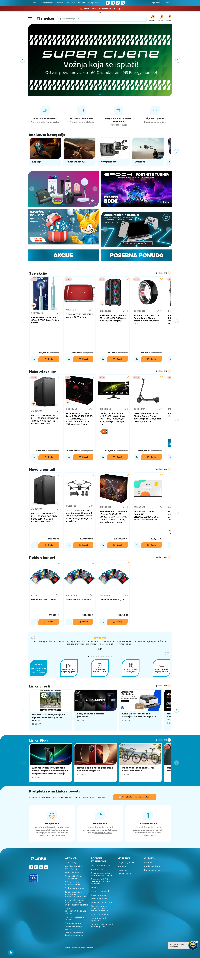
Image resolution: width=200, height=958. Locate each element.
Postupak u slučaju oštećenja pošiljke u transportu (100, 881)
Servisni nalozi (124, 874)
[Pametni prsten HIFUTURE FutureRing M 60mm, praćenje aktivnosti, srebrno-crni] (148, 320)
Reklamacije (97, 869)
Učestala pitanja (98, 895)
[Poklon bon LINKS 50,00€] (113, 594)
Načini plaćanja (47, 3)
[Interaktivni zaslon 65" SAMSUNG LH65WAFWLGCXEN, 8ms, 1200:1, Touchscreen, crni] (148, 511)
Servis (94, 887)
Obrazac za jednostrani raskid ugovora (102, 925)
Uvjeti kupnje (71, 862)
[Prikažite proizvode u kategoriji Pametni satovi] (79, 152)
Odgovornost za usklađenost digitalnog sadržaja (75, 910)
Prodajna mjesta (152, 866)
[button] (89, 657)
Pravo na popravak (73, 923)
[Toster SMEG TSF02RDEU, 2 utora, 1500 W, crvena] (79, 320)
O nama (34, 3)
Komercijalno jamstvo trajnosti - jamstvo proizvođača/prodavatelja (76, 902)
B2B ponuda (93, 3)
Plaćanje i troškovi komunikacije (73, 877)
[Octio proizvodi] (63, 189)
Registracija (155, 3)
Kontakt (81, 3)
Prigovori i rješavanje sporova (74, 918)
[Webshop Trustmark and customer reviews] (33, 878)
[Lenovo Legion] (100, 60)
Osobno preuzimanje (74, 888)
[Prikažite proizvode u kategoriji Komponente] (113, 152)
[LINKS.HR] (11, 952)
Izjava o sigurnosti (99, 899)
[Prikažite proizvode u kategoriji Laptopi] (45, 152)
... (100, 646)
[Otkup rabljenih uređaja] (136, 229)
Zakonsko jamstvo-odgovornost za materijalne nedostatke (76, 894)
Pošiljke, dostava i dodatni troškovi (73, 883)
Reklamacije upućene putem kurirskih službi (101, 874)
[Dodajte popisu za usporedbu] (34, 359)
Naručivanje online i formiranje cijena (74, 867)
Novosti (59, 3)
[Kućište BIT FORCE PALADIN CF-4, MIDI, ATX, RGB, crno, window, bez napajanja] (113, 320)
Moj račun (122, 866)
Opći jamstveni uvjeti (101, 865)
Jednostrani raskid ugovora (99, 919)
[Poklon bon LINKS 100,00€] (79, 594)
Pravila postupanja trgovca (73, 928)
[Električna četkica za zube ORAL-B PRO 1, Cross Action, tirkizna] (45, 320)
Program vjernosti (126, 862)
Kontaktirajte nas (152, 870)
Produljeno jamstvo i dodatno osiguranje (74, 934)
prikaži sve (161, 273)
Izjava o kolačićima (100, 914)
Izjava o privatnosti (100, 891)
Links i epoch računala (101, 902)
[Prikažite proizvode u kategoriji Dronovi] (148, 152)
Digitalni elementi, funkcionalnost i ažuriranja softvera (100, 908)
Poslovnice (70, 3)
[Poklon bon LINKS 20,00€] (45, 594)
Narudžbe (122, 870)
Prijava (166, 3)
